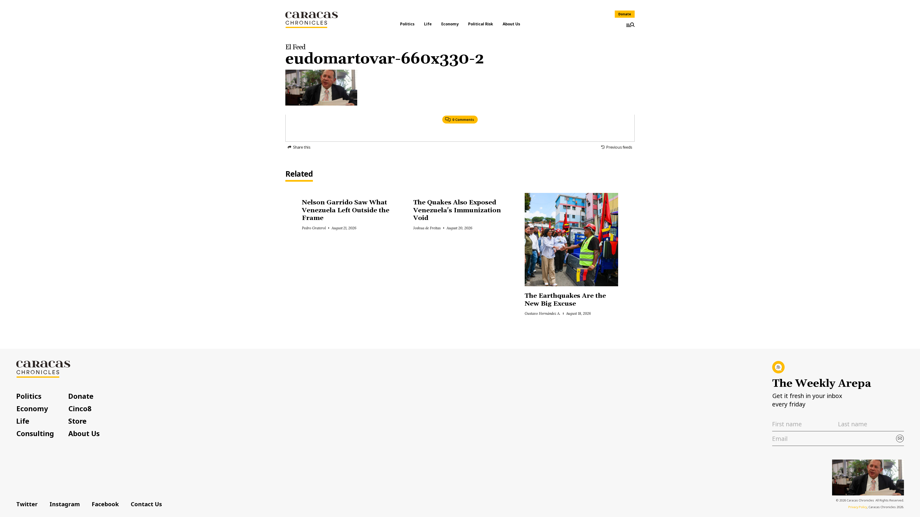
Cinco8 (80, 408)
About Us (511, 24)
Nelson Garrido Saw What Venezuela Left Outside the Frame (345, 210)
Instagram (65, 504)
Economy (450, 24)
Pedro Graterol (314, 228)
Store (77, 420)
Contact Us (146, 504)
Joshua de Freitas (427, 228)
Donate (624, 14)
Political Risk (480, 24)
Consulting (35, 433)
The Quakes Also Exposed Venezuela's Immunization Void (457, 210)
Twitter (27, 504)
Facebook (105, 504)
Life (428, 24)
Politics (407, 24)
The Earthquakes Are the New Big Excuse (565, 300)
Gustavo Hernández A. (542, 313)
